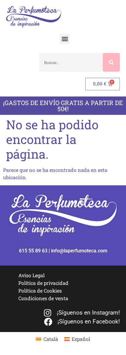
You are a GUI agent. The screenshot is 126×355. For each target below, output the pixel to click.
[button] (65, 39)
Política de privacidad (43, 283)
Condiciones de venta (43, 298)
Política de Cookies (40, 290)
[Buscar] (111, 62)
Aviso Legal (31, 275)
